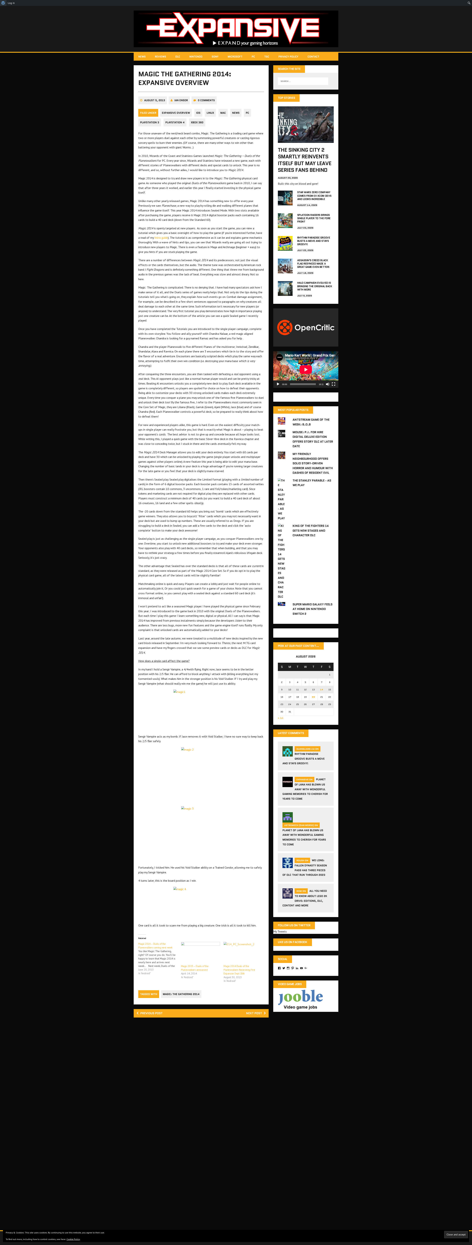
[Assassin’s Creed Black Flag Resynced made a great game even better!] (285, 271)
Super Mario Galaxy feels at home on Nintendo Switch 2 (312, 609)
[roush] (287, 866)
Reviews (160, 56)
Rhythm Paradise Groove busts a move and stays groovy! (313, 241)
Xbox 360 (197, 122)
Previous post (151, 1013)
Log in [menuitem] (11, 2)
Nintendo (195, 56)
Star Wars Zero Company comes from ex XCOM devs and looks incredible (314, 195)
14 (321, 689)
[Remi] (287, 896)
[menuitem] (3, 3)
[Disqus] (201, 1073)
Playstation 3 (149, 122)
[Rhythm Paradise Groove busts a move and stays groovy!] (285, 248)
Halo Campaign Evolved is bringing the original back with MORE (314, 286)
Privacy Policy (288, 56)
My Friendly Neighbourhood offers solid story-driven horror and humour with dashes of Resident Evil (313, 463)
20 (313, 696)
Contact (313, 56)
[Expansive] (236, 29)
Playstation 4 (175, 122)
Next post (254, 1013)
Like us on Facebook (292, 942)
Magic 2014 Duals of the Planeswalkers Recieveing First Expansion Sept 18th (239, 969)
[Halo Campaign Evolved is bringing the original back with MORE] (285, 293)
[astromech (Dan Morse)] (287, 820)
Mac (223, 113)
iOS (198, 113)
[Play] (278, 384)
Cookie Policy (73, 1239)
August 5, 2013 (154, 100)
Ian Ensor (181, 100)
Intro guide (161, 237)
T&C (266, 56)
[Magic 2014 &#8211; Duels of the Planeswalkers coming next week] (159, 958)
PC (253, 56)
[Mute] (327, 384)
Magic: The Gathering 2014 (181, 994)
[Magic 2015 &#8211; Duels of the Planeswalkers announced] (200, 953)
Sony (215, 56)
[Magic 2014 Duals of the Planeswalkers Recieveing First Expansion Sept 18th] (243, 953)
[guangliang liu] (287, 754)
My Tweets (280, 931)
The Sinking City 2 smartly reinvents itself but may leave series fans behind (304, 160)
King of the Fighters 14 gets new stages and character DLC (311, 530)
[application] (305, 369)
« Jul (280, 718)
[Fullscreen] (333, 384)
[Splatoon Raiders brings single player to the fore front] (285, 225)
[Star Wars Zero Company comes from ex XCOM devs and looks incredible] (285, 203)
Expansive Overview (176, 113)
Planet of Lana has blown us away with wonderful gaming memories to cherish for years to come (305, 789)
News (142, 56)
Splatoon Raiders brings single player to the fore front (314, 218)
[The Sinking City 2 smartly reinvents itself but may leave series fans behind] (306, 140)
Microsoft (235, 56)
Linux (210, 113)
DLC (177, 56)
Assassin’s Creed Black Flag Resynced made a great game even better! (313, 263)
